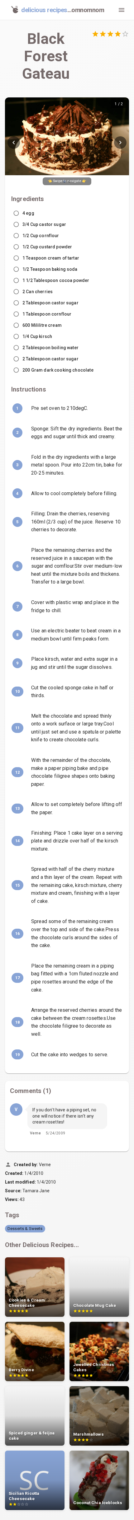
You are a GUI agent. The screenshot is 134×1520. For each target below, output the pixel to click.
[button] (25, 1228)
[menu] (121, 10)
